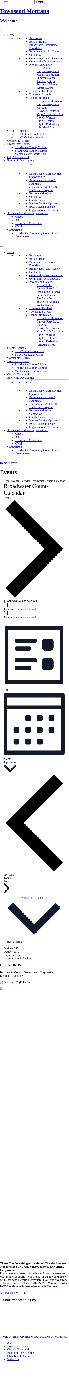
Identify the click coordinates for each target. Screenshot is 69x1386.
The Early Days (46, 81)
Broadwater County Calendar (48, 480)
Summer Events (46, 77)
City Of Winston (46, 117)
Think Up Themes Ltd (25, 1336)
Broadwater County (18, 143)
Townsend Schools (40, 94)
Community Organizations (44, 61)
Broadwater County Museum (31, 150)
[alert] (34, 606)
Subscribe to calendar (34, 897)
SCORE (19, 219)
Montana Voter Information (30, 153)
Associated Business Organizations (27, 213)
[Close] (1, 243)
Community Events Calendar (46, 58)
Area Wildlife (44, 68)
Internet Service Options (43, 203)
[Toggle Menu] (1, 29)
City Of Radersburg (48, 124)
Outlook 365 (11, 948)
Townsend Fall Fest (40, 91)
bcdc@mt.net (16, 975)
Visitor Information (40, 97)
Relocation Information (50, 101)
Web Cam (13, 1359)
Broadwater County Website (31, 147)
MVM (18, 226)
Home (10, 35)
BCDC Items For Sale (42, 206)
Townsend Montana (48, 84)
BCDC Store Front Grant (29, 134)
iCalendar (9, 945)
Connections (14, 229)
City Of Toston (45, 120)
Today (7, 877)
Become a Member (40, 193)
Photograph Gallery (40, 64)
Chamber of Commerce (28, 223)
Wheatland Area (46, 127)
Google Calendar (13, 941)
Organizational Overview (43, 210)
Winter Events (45, 87)
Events (8, 497)
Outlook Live (11, 951)
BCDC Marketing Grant (29, 137)
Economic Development (21, 160)
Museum (42, 107)
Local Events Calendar (17, 480)
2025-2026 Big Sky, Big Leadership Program (43, 188)
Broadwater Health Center (44, 51)
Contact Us (35, 54)
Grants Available (16, 130)
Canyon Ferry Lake (48, 71)
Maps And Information (50, 114)
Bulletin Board (37, 41)
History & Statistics (48, 110)
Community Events (18, 140)
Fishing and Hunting (48, 74)
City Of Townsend (18, 157)
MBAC (19, 216)
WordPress (60, 1336)
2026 (10, 1342)
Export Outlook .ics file (17, 958)
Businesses (35, 38)
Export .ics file (12, 955)
